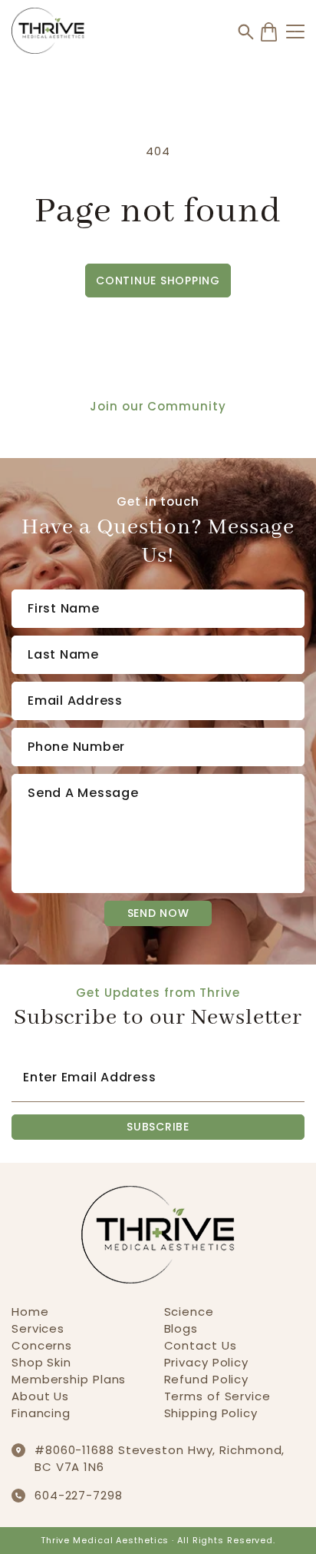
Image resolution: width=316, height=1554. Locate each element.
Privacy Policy (206, 1362)
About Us (40, 1396)
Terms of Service (217, 1396)
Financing (41, 1413)
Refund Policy (206, 1379)
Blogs (181, 1328)
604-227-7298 (79, 1495)
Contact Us (200, 1345)
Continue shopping (158, 280)
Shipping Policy (211, 1413)
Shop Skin (41, 1362)
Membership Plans (69, 1379)
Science (189, 1311)
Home (30, 1311)
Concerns (42, 1345)
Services (38, 1328)
